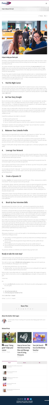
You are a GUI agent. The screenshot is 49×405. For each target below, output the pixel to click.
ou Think (13, 293)
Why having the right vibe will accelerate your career (13, 389)
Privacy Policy (19, 402)
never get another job (36, 66)
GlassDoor (9, 180)
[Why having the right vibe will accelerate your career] (4, 389)
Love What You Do (6, 215)
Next (45, 16)
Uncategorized (13, 298)
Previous (41, 16)
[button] (3, 345)
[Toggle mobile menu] (46, 3)
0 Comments (8, 352)
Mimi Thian (8, 295)
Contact (31, 402)
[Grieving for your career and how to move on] (4, 377)
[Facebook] (25, 399)
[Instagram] (28, 399)
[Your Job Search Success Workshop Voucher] (40, 337)
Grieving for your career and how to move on (12, 377)
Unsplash (13, 295)
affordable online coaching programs (23, 262)
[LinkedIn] (31, 399)
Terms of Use (25, 402)
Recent (24, 362)
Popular (9, 362)
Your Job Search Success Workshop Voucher (38, 337)
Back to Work (25, 274)
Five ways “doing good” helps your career (7, 337)
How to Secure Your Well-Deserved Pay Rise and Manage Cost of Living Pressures (23, 337)
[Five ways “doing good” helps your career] (9, 337)
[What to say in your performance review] (4, 372)
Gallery (10, 337)
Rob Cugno (4, 298)
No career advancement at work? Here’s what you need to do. (14, 365)
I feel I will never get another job (10, 291)
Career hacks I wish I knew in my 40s (11, 383)
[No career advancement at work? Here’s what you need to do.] (4, 366)
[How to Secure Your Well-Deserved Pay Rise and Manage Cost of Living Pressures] (24, 337)
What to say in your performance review (12, 371)
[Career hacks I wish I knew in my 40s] (4, 383)
